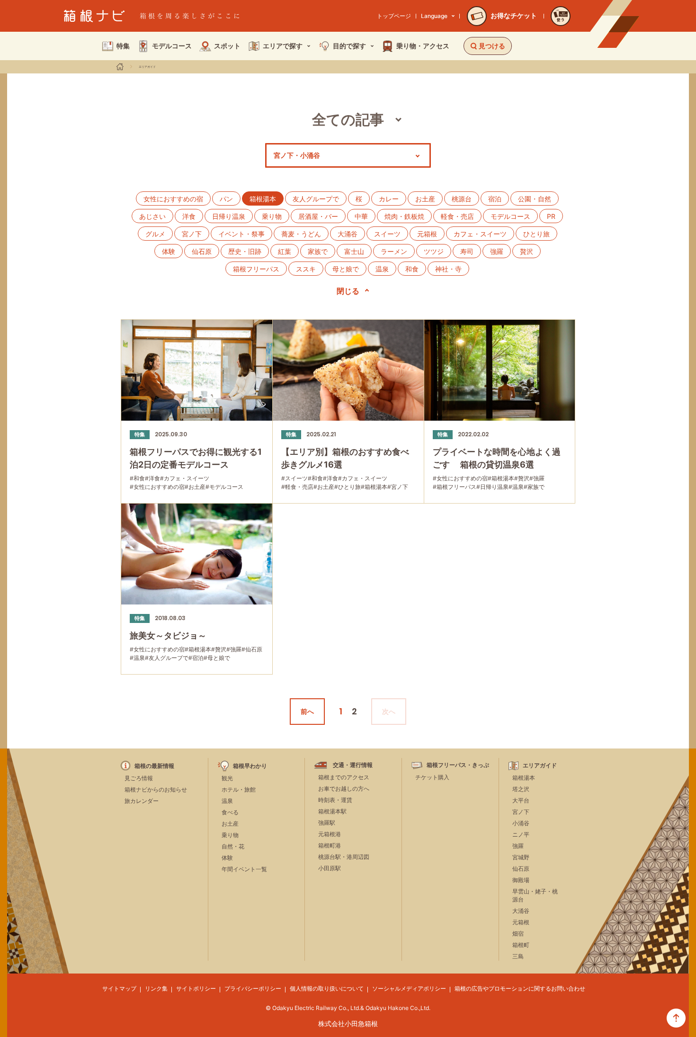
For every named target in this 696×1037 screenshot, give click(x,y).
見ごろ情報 (139, 778)
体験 (168, 251)
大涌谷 (347, 234)
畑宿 (518, 933)
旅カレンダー (142, 800)
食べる (230, 812)
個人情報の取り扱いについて (327, 988)
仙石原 (202, 251)
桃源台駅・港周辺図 (343, 856)
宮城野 (520, 857)
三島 (518, 956)
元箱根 (427, 234)
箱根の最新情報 (154, 766)
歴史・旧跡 (244, 251)
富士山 (354, 251)
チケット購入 (432, 777)
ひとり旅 (536, 234)
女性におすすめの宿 (173, 199)
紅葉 (284, 251)
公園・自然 (534, 199)
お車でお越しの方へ (343, 788)
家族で (318, 251)
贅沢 (526, 251)
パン (226, 199)
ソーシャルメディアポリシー (409, 988)
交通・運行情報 (353, 765)
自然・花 (233, 846)
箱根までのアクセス (343, 777)
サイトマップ (119, 988)
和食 (412, 269)
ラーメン (394, 251)
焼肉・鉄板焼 (404, 216)
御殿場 (520, 880)
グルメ (155, 234)
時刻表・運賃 (335, 799)
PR (551, 216)
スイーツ (387, 234)
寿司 (466, 251)
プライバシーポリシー (252, 988)
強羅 (496, 251)
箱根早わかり (250, 766)
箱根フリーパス (256, 269)
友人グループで (316, 199)
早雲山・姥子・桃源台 (535, 895)
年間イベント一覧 (244, 869)
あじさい (152, 216)
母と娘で (345, 269)
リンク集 (156, 988)
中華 (361, 216)
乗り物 (272, 216)
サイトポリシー (196, 988)
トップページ (394, 15)
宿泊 (494, 199)
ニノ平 (520, 834)
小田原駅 (329, 868)
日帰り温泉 (228, 216)
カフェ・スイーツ (480, 234)
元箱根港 (329, 834)
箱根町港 (329, 845)
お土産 (425, 199)
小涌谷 (520, 823)
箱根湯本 (523, 777)
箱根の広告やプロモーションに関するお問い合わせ (520, 988)
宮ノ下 (192, 234)
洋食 (189, 216)
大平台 (520, 800)
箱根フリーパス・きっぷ (458, 765)
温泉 (382, 269)
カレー (389, 199)
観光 (227, 778)
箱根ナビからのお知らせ (156, 789)
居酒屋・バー (318, 216)
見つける (492, 46)
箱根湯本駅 (332, 811)
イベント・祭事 (241, 234)
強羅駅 (326, 822)
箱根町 (520, 944)
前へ (307, 711)
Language (434, 15)
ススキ (306, 269)
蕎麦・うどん (301, 234)
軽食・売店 (457, 216)
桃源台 (462, 199)
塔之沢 (520, 789)
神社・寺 (448, 269)
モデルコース (510, 216)
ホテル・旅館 (239, 789)
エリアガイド (147, 67)
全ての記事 (348, 119)
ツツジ (434, 251)
